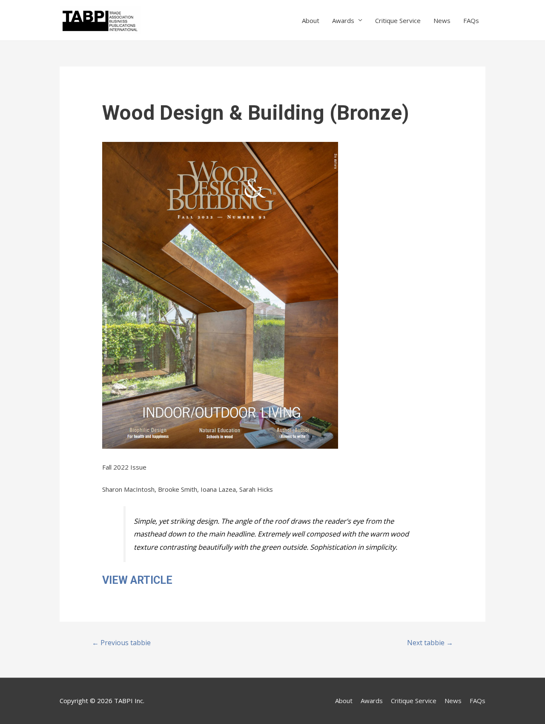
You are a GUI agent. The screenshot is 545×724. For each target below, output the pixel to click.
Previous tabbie (121, 642)
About (310, 20)
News (441, 20)
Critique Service (398, 20)
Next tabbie (430, 642)
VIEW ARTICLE (137, 580)
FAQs (471, 20)
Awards (343, 20)
